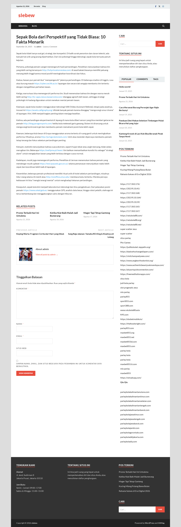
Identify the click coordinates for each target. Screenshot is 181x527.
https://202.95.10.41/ (130, 188)
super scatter (126, 233)
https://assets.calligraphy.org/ (39, 110)
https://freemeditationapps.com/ (135, 274)
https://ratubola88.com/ (131, 215)
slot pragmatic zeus (129, 287)
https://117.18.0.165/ (130, 206)
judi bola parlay (127, 283)
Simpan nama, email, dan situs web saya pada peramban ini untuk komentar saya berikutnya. (59, 365)
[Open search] (163, 26)
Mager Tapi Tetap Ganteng (96, 212)
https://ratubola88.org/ (131, 220)
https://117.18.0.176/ (130, 184)
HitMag (161, 523)
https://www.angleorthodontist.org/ (136, 260)
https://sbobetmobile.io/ (131, 319)
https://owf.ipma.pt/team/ (51, 150)
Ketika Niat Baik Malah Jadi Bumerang (137, 160)
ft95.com (124, 314)
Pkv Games (125, 242)
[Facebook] (155, 6)
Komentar (22, 289)
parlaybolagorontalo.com (131, 432)
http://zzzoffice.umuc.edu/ (58, 177)
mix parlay (125, 292)
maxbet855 (125, 373)
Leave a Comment (50, 47)
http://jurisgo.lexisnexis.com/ (54, 137)
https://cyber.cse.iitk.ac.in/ (46, 83)
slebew (26, 15)
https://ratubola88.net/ (131, 224)
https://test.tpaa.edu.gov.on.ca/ (54, 163)
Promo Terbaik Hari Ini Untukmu (134, 97)
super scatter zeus (128, 229)
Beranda (37, 6)
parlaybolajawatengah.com (132, 419)
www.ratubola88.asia (130, 310)
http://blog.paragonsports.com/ (37, 123)
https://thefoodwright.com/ (132, 323)
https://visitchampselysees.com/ (135, 256)
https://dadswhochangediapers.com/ (137, 251)
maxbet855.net (127, 337)
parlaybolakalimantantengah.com (135, 405)
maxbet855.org (127, 332)
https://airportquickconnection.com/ (137, 269)
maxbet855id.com (128, 341)
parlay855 (125, 296)
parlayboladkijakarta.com (131, 437)
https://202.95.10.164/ (130, 197)
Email (20, 336)
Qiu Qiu (124, 382)
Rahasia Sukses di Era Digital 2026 (135, 174)
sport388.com (126, 305)
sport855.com (126, 301)
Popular (126, 79)
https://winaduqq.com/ (130, 377)
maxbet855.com (127, 346)
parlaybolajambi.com (129, 428)
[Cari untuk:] (142, 44)
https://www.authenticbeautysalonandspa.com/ (142, 265)
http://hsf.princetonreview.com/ (56, 70)
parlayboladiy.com (128, 441)
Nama (19, 324)
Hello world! (125, 86)
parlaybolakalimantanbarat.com (134, 410)
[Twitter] (159, 6)
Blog (44, 6)
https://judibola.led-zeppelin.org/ (135, 247)
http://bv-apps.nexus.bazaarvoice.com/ (45, 97)
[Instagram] (163, 6)
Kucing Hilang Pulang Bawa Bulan (135, 169)
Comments (142, 79)
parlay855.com (127, 328)
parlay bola (125, 350)
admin (38, 47)
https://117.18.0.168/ (130, 193)
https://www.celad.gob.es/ (35, 190)
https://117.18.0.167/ (130, 211)
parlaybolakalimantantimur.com (134, 396)
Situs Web (21, 348)
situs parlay (125, 238)
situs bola (124, 278)
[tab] (126, 79)
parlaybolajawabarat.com (131, 423)
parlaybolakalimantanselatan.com (135, 401)
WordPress (149, 523)
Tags (155, 79)
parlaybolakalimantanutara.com (134, 392)
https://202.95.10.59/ (130, 202)
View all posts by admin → (47, 254)
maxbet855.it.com (128, 364)
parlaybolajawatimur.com (131, 414)
